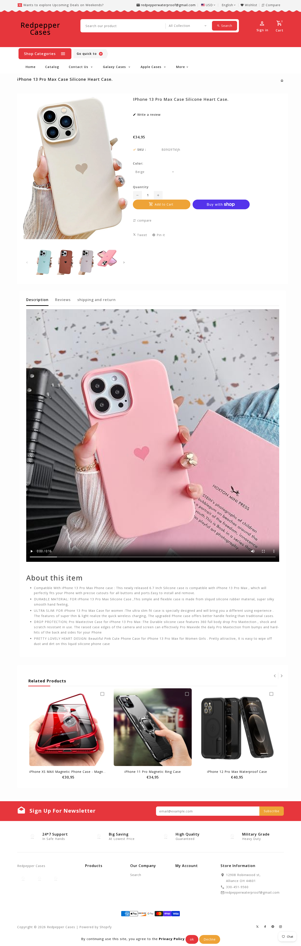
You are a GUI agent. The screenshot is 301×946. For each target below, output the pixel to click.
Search (135, 875)
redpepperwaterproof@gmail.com (168, 5)
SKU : (141, 149)
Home (30, 67)
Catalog (52, 67)
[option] (44, 262)
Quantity (141, 187)
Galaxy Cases (115, 67)
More (180, 67)
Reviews (63, 299)
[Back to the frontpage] (282, 80)
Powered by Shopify (95, 927)
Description (37, 299)
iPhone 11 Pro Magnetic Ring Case (152, 772)
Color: (138, 163)
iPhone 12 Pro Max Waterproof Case (237, 772)
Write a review (148, 114)
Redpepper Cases (40, 29)
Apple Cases (151, 67)
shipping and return (96, 299)
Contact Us (79, 67)
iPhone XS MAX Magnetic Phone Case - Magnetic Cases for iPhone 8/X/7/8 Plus (94, 772)
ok (192, 939)
